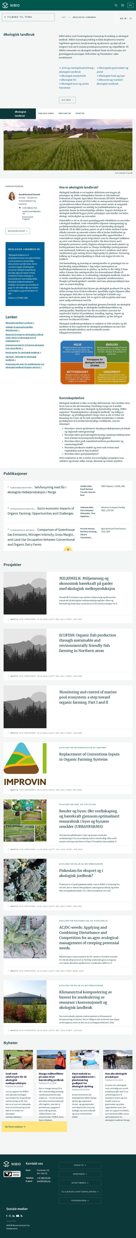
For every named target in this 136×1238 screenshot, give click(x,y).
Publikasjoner (46, 113)
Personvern (79, 1201)
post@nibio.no (43, 1181)
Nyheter (80, 113)
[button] (68, 491)
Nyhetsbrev (79, 1183)
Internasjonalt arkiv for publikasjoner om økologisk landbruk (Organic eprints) (25, 366)
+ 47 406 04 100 (43, 1178)
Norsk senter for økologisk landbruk (23, 352)
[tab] (68, 491)
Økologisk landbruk (84, 17)
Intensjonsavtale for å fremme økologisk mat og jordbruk (25, 347)
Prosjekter (65, 113)
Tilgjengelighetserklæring (79, 1192)
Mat (64, 17)
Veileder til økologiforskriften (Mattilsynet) (19, 329)
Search (116, 5)
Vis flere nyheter (14, 1126)
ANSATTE (79, 1165)
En (130, 5)
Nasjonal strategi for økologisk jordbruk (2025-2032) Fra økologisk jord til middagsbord (24, 337)
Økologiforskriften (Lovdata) (19, 322)
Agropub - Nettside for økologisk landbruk (21, 358)
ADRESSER (79, 1174)
